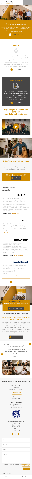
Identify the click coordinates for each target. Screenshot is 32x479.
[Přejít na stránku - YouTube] (18, 434)
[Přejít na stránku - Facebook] (12, 434)
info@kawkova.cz (17, 394)
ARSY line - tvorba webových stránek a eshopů (16, 477)
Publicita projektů (9, 473)
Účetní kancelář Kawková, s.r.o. (6, 2)
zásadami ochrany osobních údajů (25, 465)
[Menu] (20, 2)
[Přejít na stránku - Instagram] (15, 434)
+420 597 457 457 (27, 3)
